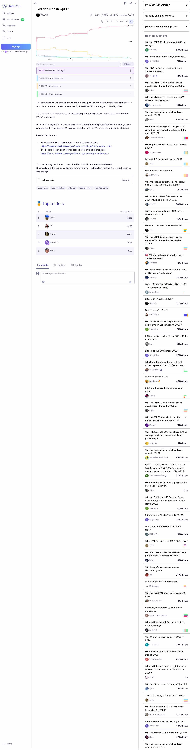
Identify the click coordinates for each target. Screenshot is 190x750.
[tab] (42, 265)
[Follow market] (125, 3)
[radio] (107, 22)
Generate (126, 180)
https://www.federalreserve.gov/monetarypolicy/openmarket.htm (75, 153)
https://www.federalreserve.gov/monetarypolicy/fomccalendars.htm (76, 146)
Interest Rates (57, 188)
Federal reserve (85, 188)
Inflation (71, 188)
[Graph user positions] (102, 21)
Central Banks (102, 188)
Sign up (16, 46)
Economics (43, 188)
